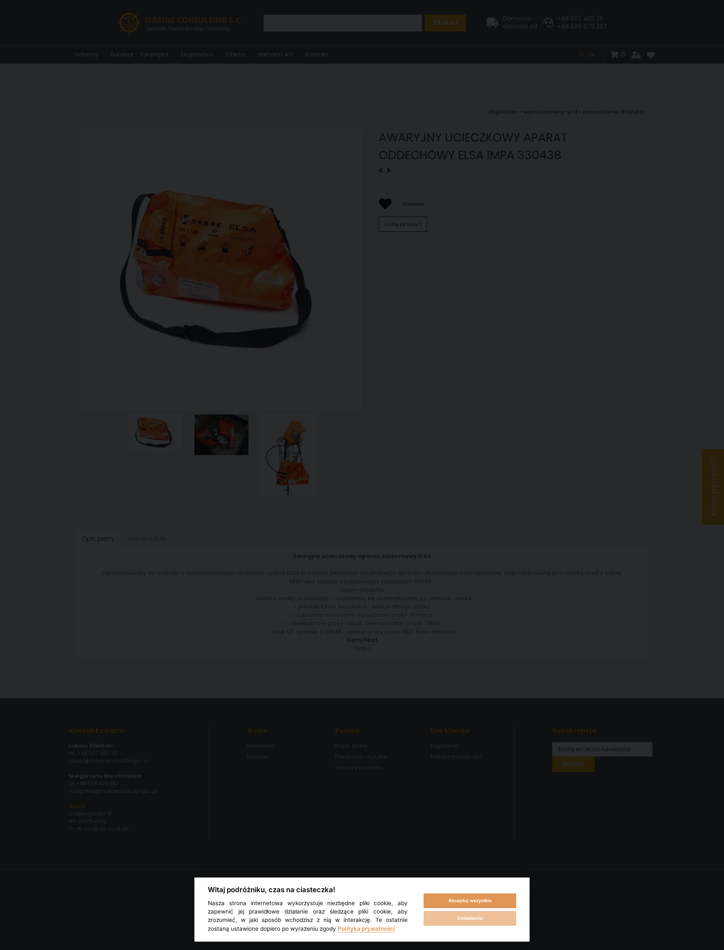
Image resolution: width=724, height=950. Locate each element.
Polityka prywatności (366, 928)
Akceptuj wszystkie (470, 900)
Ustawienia (470, 918)
